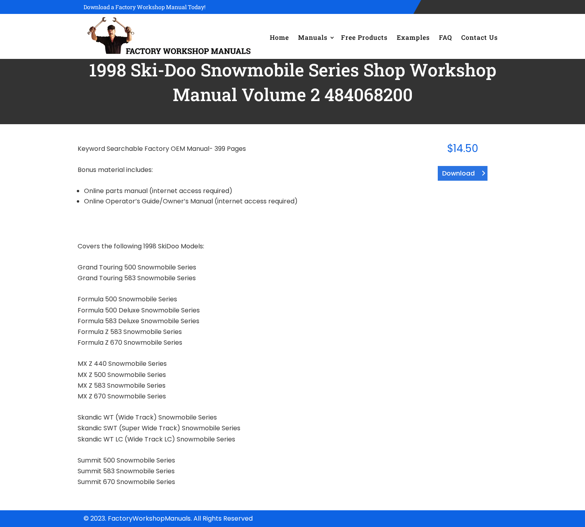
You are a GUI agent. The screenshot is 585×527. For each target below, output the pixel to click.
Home (279, 37)
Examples (413, 37)
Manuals (313, 37)
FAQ (445, 37)
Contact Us (479, 37)
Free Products (364, 37)
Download (458, 173)
